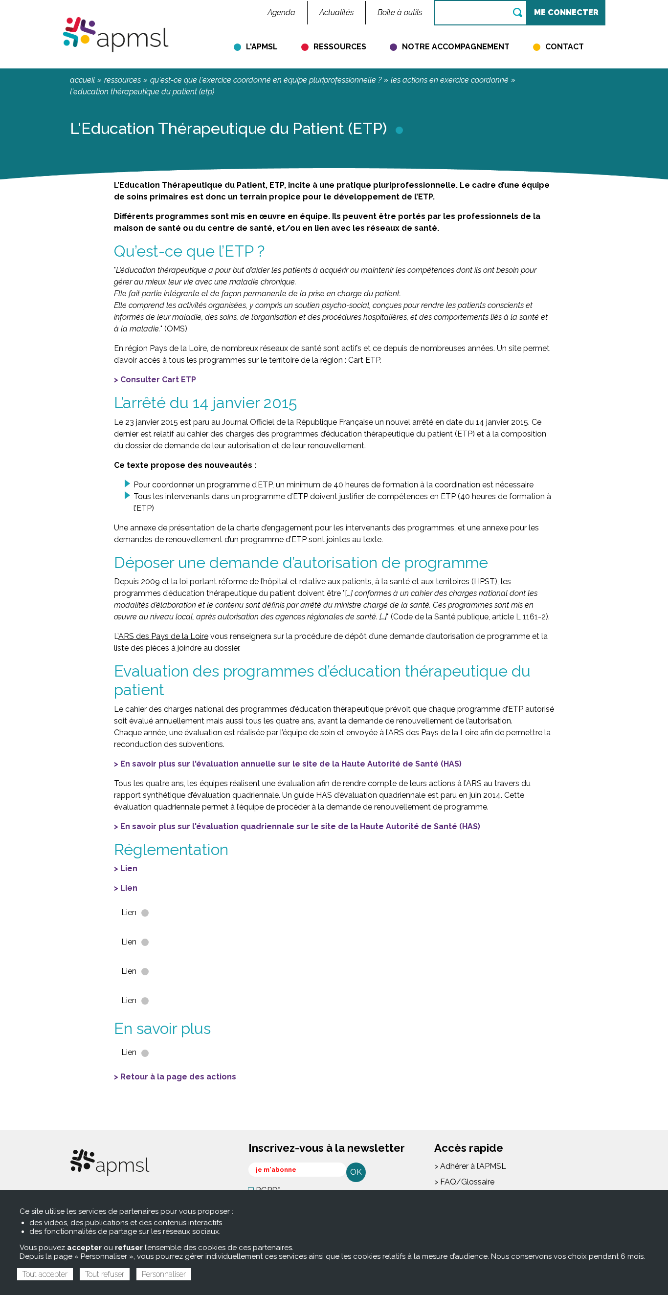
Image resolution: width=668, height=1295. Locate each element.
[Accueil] (116, 33)
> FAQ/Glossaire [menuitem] (464, 1181)
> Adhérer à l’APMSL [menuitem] (470, 1166)
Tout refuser (104, 1274)
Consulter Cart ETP (158, 379)
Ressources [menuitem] (339, 46)
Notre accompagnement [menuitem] (456, 46)
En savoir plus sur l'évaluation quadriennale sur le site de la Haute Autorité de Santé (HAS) (300, 826)
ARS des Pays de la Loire (163, 636)
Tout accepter (44, 1274)
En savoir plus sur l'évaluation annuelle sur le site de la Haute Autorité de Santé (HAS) (291, 763)
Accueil (82, 80)
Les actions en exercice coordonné (450, 80)
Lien (128, 868)
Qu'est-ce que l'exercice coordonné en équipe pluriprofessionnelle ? (265, 80)
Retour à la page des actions (178, 1076)
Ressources (122, 80)
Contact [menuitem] (564, 46)
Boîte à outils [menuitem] (400, 12)
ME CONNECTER (566, 12)
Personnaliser (164, 1274)
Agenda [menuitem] (281, 12)
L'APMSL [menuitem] (262, 46)
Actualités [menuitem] (336, 12)
